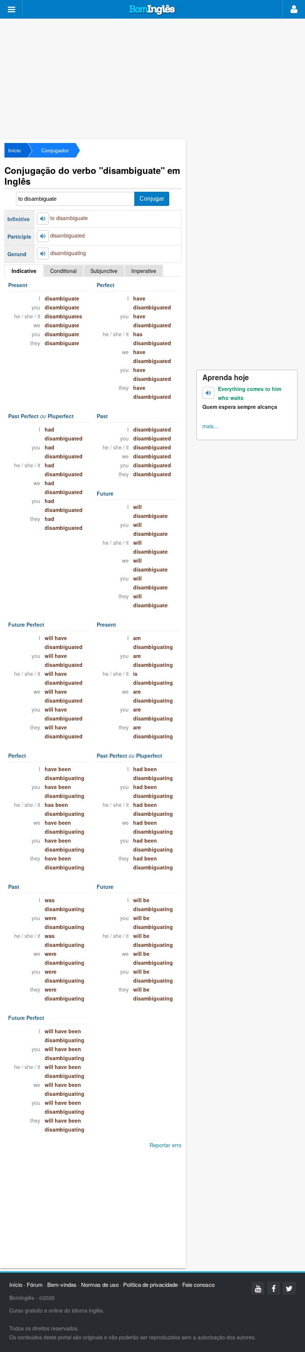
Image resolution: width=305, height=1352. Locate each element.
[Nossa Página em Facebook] (273, 1288)
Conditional (63, 270)
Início (14, 150)
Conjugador (55, 150)
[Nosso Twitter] (289, 1288)
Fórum (35, 1284)
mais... (210, 426)
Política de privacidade (150, 1284)
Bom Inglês (152, 10)
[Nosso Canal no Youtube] (257, 1288)
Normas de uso (100, 1284)
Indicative (24, 270)
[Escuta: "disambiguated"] (43, 236)
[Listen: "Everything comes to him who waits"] (208, 393)
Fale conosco (198, 1284)
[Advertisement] (152, 78)
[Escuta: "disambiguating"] (43, 254)
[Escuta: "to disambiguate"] (43, 219)
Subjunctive (104, 270)
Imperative (143, 270)
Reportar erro (166, 1145)
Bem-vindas (62, 1284)
